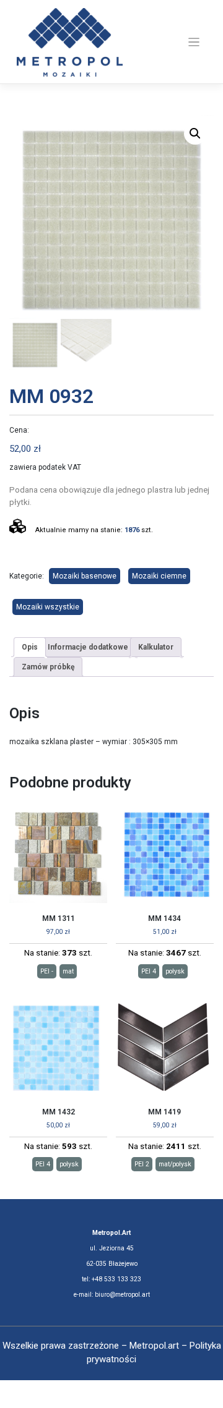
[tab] (30, 647)
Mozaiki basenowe (84, 576)
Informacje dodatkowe (88, 647)
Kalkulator (155, 647)
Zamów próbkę (48, 667)
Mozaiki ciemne (159, 576)
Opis (30, 647)
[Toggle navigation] (194, 42)
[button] (195, 133)
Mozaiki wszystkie (47, 607)
